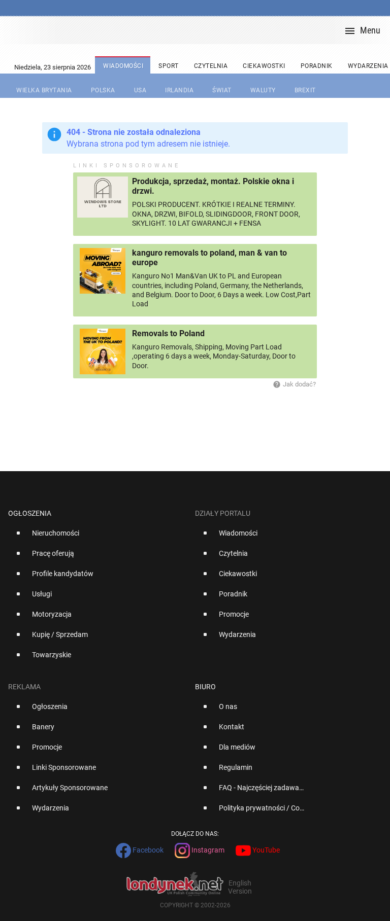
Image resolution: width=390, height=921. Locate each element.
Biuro (205, 687)
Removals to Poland (168, 333)
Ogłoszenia (29, 513)
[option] (97, 537)
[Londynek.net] (199, 30)
